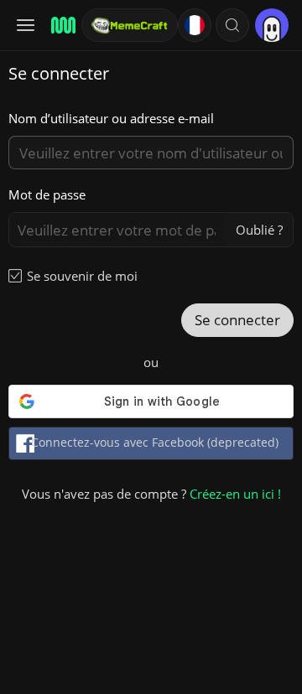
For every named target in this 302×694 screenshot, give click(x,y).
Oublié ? (259, 229)
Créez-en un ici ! (235, 493)
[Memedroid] (61, 25)
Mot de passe (47, 194)
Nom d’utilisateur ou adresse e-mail (111, 118)
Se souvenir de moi (82, 275)
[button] (232, 25)
